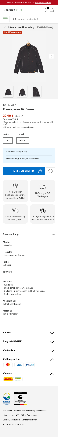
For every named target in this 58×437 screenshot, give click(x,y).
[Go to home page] (5, 28)
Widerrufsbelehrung (29, 415)
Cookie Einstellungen (11, 420)
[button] (51, 10)
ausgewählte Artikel (43, 2)
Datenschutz (41, 411)
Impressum (7, 411)
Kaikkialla (9, 105)
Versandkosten (27, 127)
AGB (17, 415)
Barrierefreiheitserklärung (24, 411)
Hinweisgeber (8, 415)
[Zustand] (25, 151)
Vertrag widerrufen (29, 420)
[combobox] (32, 19)
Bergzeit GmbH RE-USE (17, 424)
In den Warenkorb (24, 171)
